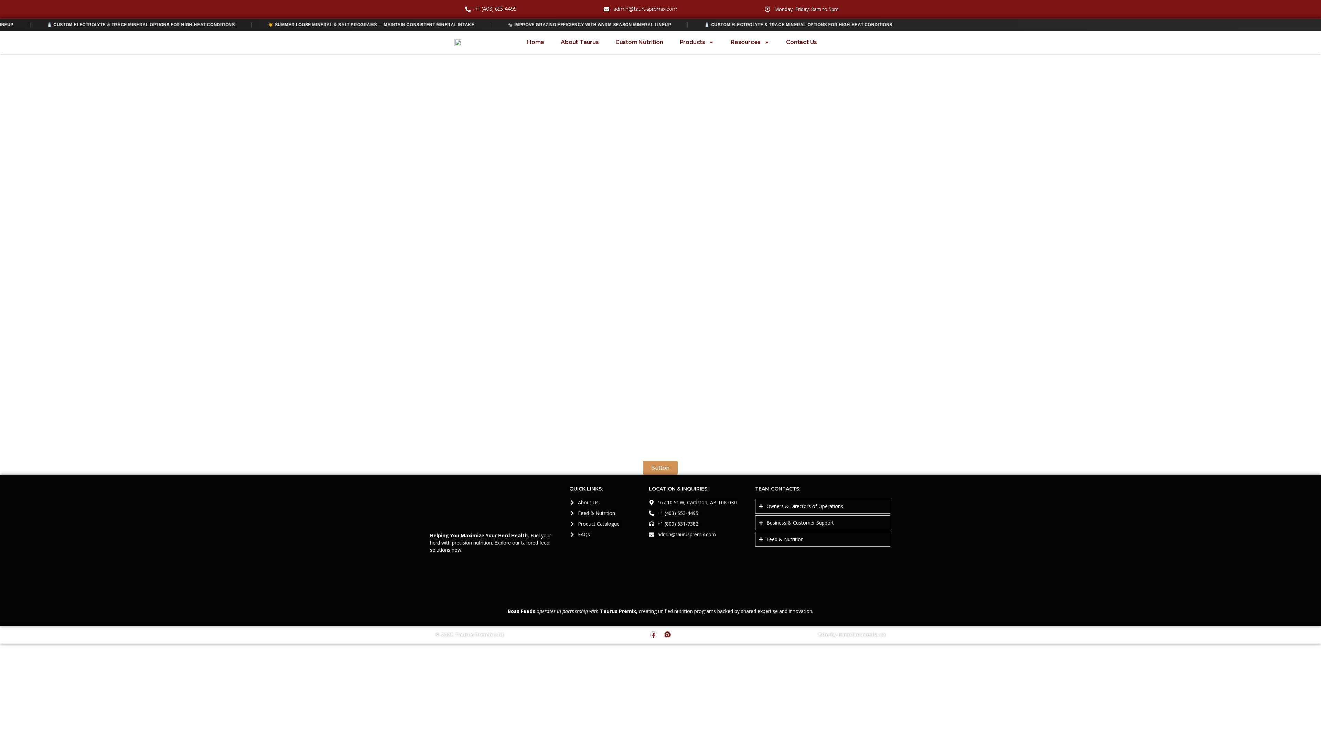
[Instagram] (667, 634)
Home (535, 42)
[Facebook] (653, 634)
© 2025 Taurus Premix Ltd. (470, 635)
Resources (746, 42)
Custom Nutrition (639, 42)
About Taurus (580, 42)
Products (692, 42)
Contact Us (801, 42)
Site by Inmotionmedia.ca (851, 635)
